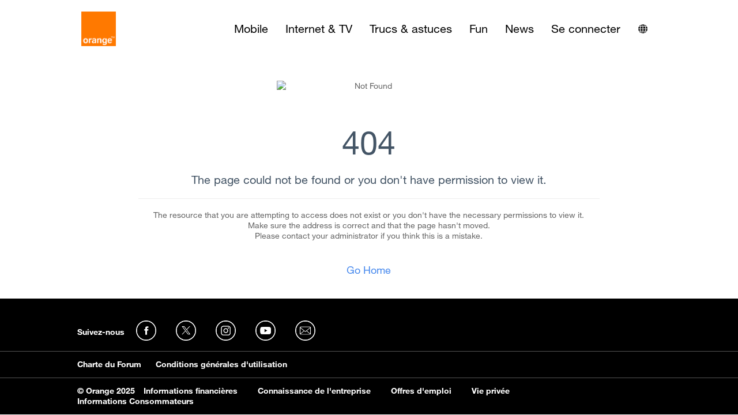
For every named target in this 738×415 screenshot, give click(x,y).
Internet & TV (318, 29)
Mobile (251, 29)
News (519, 29)
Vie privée (491, 391)
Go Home (369, 269)
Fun (478, 29)
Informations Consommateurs (135, 401)
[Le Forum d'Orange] (98, 29)
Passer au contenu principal (61, 8)
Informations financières (191, 391)
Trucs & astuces (411, 29)
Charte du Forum (109, 364)
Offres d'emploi (421, 391)
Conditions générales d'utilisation (221, 364)
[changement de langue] (643, 28)
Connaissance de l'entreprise (314, 391)
